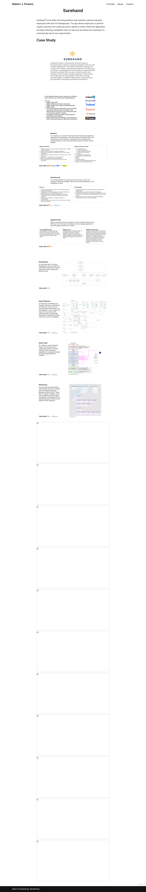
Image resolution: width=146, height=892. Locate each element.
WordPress (35, 889)
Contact (129, 4)
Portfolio (111, 4)
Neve (14, 889)
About (120, 4)
